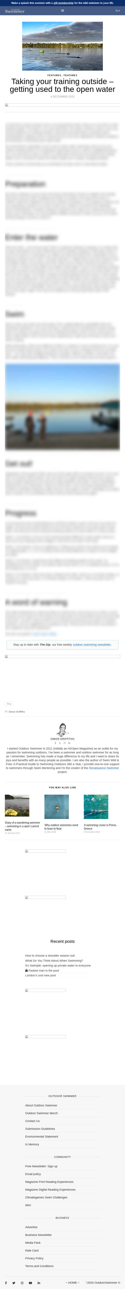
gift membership (64, 3)
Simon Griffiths (17, 711)
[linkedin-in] (38, 1283)
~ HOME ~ (73, 1282)
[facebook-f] (6, 1283)
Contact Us (32, 1121)
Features (70, 75)
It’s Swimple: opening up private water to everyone (58, 965)
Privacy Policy (34, 1258)
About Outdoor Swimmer (41, 1105)
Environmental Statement (41, 1136)
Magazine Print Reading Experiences (49, 1182)
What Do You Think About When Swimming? (54, 960)
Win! (28, 1205)
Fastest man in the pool (43, 970)
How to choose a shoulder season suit (50, 955)
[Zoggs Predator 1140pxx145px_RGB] (62, 110)
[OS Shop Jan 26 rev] (45, 912)
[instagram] (22, 1283)
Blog (9, 704)
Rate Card (32, 1250)
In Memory (32, 1144)
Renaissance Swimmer (104, 768)
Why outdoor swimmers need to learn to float (61, 827)
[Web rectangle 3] (45, 1005)
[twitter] (13, 1283)
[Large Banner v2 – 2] (62, 674)
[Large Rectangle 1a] (45, 1052)
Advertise (31, 1227)
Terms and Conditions (39, 1266)
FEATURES (54, 75)
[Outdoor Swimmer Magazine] (15, 10)
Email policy (33, 1174)
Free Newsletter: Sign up (41, 1166)
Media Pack (33, 1242)
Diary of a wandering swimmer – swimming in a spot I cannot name (22, 826)
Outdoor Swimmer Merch (41, 1113)
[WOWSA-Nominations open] (45, 866)
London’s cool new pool (40, 975)
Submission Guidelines (40, 1128)
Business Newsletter (38, 1235)
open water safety (45, 634)
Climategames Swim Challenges (46, 1197)
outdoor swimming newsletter (92, 644)
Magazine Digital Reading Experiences (50, 1189)
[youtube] (30, 1283)
